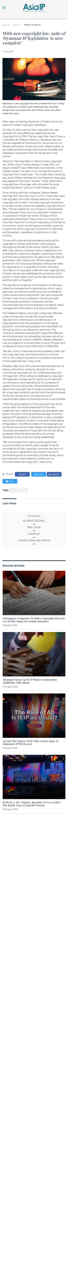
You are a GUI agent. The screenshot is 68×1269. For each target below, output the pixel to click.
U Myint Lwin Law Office (34, 540)
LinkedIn (55, 474)
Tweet (39, 474)
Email (11, 481)
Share (23, 474)
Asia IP (5, 25)
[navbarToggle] (3, 7)
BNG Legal (34, 527)
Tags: (5, 490)
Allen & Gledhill (34, 520)
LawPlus (34, 533)
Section (16, 25)
